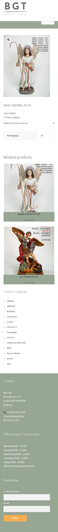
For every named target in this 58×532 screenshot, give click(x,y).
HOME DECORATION (16, 342)
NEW (9, 348)
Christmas (12, 316)
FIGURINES (12, 332)
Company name (11, 491)
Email (6, 503)
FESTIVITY (12, 327)
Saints (16, 117)
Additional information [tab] (16, 123)
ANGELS (10, 301)
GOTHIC (11, 337)
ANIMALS (11, 306)
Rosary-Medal (13, 353)
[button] (8, 39)
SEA (9, 363)
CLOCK (10, 321)
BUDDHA (11, 311)
